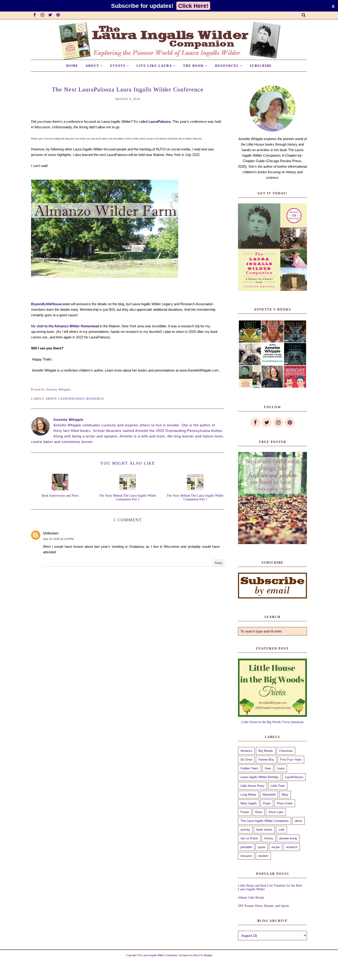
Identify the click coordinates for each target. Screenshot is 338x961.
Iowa (268, 768)
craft (281, 829)
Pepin (267, 803)
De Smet (246, 759)
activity (245, 829)
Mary (285, 794)
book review (264, 829)
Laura (280, 768)
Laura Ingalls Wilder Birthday (260, 777)
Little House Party (252, 786)
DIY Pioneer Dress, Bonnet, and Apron (263, 906)
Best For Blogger (203, 955)
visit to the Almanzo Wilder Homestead (68, 326)
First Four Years (291, 759)
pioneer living (288, 838)
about (51, 398)
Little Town (278, 786)
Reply (218, 563)
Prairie (245, 812)
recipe (276, 847)
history (268, 838)
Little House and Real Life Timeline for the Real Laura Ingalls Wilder (270, 887)
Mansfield (269, 794)
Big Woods (265, 751)
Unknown (50, 533)
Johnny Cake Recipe (251, 897)
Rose (258, 812)
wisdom (263, 856)
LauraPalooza (160, 121)
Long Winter (248, 794)
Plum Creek (284, 803)
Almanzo (246, 751)
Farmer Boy (266, 759)
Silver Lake (275, 812)
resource (95, 398)
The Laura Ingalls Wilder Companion (265, 821)
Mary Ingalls (249, 803)
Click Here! (193, 6)
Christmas (286, 751)
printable (246, 847)
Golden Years (249, 768)
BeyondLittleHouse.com (50, 304)
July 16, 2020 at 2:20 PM (58, 539)
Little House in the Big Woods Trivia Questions (272, 722)
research (291, 847)
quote (261, 847)
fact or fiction (249, 838)
